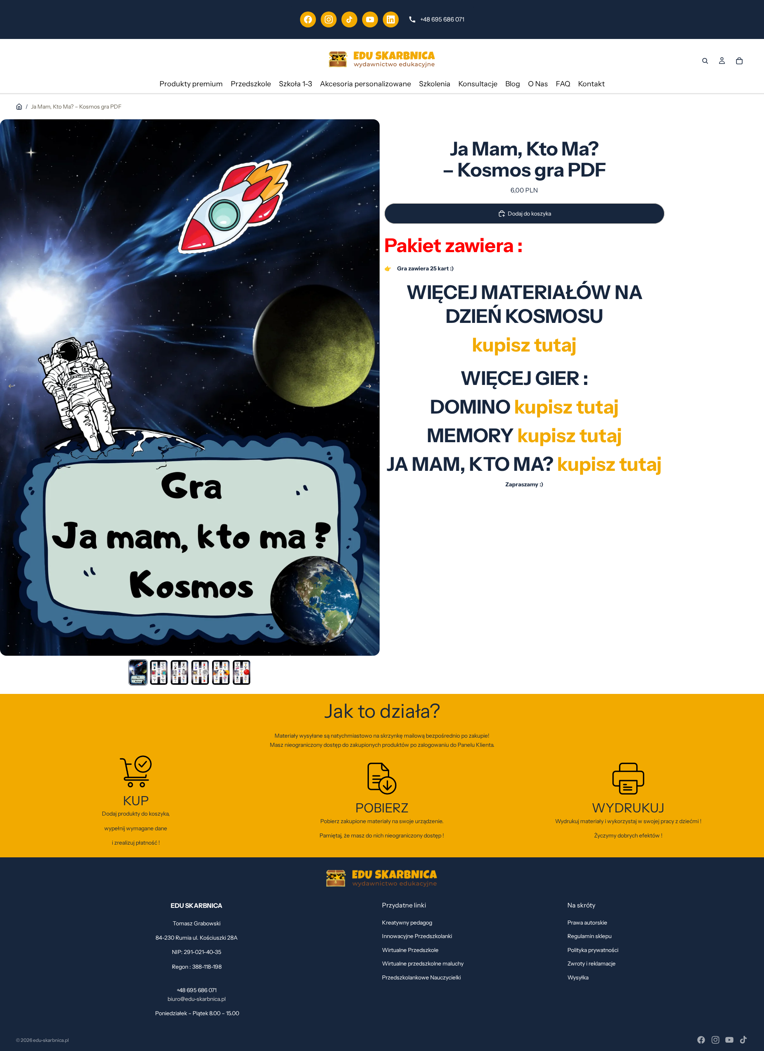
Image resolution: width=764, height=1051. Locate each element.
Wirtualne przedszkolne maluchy (423, 963)
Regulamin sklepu (589, 936)
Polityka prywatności (592, 949)
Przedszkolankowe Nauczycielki (421, 977)
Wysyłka (578, 977)
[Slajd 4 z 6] (200, 672)
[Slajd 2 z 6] (159, 672)
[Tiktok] (743, 1040)
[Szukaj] (705, 61)
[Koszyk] (739, 61)
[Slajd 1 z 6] (138, 672)
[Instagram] (329, 19)
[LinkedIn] (391, 19)
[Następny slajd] (371, 387)
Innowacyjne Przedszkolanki (417, 936)
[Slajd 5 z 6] (221, 672)
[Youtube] (729, 1040)
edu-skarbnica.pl (51, 1040)
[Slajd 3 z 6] (179, 672)
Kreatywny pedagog (407, 922)
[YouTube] (370, 19)
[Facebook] (308, 19)
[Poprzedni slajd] (9, 387)
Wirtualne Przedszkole (410, 949)
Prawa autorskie (587, 922)
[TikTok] (349, 19)
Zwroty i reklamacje (591, 963)
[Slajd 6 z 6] (241, 672)
